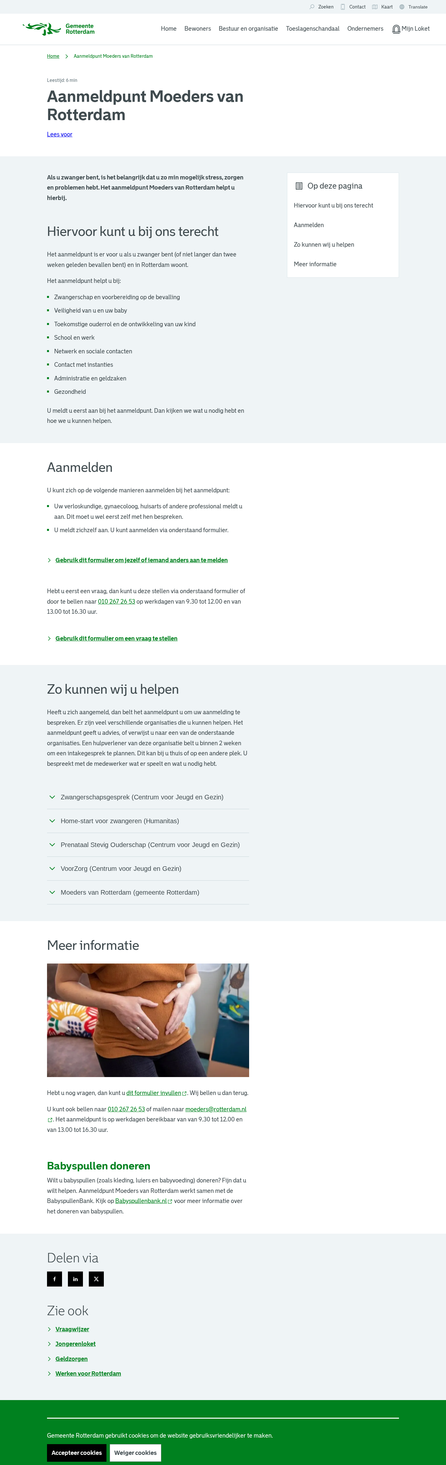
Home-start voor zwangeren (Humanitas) (120, 821)
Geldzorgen (72, 1359)
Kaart (382, 7)
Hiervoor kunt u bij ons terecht (333, 205)
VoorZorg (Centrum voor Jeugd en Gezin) (121, 868)
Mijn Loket (410, 30)
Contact (357, 6)
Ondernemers (365, 28)
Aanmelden (309, 225)
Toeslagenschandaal (313, 28)
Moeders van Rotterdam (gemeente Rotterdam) (130, 892)
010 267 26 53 (116, 601)
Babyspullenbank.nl (144, 1201)
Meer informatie (315, 264)
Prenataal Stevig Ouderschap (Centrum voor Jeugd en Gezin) (150, 844)
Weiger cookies (135, 1453)
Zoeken (326, 6)
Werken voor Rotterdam (88, 1373)
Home (169, 28)
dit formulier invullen (156, 1093)
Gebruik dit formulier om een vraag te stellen (117, 638)
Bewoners (197, 28)
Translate (414, 7)
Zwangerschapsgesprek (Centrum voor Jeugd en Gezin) (142, 797)
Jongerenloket (76, 1344)
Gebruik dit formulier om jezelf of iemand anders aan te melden (142, 560)
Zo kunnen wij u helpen (324, 244)
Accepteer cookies (77, 1453)
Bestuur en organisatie (248, 28)
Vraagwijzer (72, 1329)
